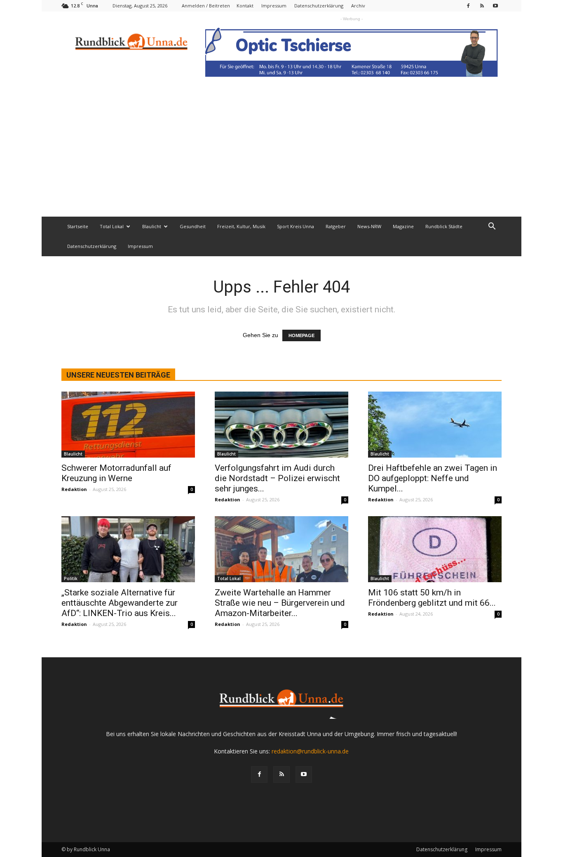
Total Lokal (112, 226)
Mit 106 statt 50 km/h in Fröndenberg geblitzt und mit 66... (432, 598)
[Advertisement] (281, 154)
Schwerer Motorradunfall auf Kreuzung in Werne (116, 473)
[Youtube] (495, 5)
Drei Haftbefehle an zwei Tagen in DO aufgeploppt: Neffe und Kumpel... (432, 478)
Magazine (403, 226)
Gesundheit (193, 226)
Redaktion (74, 489)
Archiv (358, 5)
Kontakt (245, 5)
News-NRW (369, 226)
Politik (70, 578)
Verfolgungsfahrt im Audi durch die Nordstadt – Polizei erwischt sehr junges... (277, 478)
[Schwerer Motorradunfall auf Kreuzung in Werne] (128, 425)
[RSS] (482, 5)
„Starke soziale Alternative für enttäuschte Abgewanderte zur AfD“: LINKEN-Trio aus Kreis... (119, 603)
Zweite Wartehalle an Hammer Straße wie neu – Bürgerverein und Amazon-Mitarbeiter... (280, 603)
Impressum (273, 5)
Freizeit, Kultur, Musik (241, 226)
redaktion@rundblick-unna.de (310, 751)
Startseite (77, 226)
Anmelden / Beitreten (206, 5)
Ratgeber (336, 226)
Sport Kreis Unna (295, 226)
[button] (492, 227)
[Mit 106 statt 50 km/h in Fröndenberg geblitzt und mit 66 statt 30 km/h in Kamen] (435, 549)
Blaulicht (151, 226)
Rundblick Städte (443, 226)
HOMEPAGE (301, 335)
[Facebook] (468, 5)
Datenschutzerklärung (318, 5)
